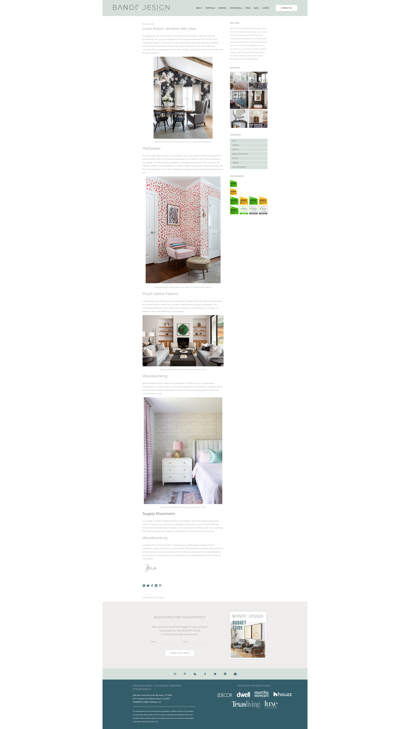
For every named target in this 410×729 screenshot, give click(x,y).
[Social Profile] (235, 673)
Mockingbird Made (196, 545)
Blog (256, 8)
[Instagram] (175, 673)
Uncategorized (239, 167)
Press (248, 8)
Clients (265, 8)
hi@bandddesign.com (152, 702)
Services (222, 8)
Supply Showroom (210, 521)
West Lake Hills (144, 715)
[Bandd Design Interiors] (141, 11)
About (199, 8)
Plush (196, 301)
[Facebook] (205, 673)
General (235, 145)
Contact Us (286, 8)
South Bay (176, 715)
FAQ (234, 141)
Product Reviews (240, 154)
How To (235, 149)
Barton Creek (154, 715)
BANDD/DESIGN (161, 142)
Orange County (165, 718)
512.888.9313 (137, 702)
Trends (235, 163)
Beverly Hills (184, 715)
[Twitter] (215, 673)
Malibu (142, 718)
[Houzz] (195, 673)
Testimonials (236, 8)
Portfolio (210, 8)
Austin (180, 711)
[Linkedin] (225, 673)
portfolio (181, 718)
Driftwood (169, 715)
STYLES (235, 158)
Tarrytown (162, 715)
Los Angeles (189, 711)
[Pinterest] (185, 673)
